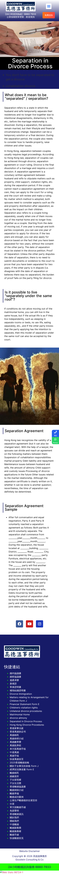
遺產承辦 (14, 680)
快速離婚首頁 (16, 838)
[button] (48, 6)
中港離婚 (14, 824)
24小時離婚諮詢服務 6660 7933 (29, 867)
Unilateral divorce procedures (26, 711)
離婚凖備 (14, 793)
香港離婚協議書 (18, 786)
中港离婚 (14, 752)
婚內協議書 (15, 673)
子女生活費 (15, 783)
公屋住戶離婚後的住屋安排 (23, 800)
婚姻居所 (14, 776)
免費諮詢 (49, 15)
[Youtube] (29, 623)
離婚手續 (14, 834)
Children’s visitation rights (24, 707)
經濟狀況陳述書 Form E (22, 769)
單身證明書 (15, 687)
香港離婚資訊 (16, 814)
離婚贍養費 (15, 827)
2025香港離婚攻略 (19, 762)
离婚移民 (14, 735)
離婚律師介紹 (16, 790)
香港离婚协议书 (18, 731)
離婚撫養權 (15, 831)
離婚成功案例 (16, 796)
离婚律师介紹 (16, 738)
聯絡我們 (14, 820)
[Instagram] (39, 623)
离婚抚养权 (15, 745)
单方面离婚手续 (18, 748)
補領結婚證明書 (18, 690)
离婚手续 (14, 755)
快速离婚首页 (16, 759)
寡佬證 (13, 683)
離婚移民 (14, 772)
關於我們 (14, 817)
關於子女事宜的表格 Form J (24, 766)
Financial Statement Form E (24, 704)
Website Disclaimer (29, 851)
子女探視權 (15, 779)
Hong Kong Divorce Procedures (27, 724)
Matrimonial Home (20, 714)
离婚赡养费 (15, 741)
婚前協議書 (15, 676)
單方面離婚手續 (18, 807)
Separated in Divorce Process (26, 721)
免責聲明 (14, 810)
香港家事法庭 (16, 728)
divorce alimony (18, 717)
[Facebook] (19, 623)
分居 (12, 803)
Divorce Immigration (21, 693)
